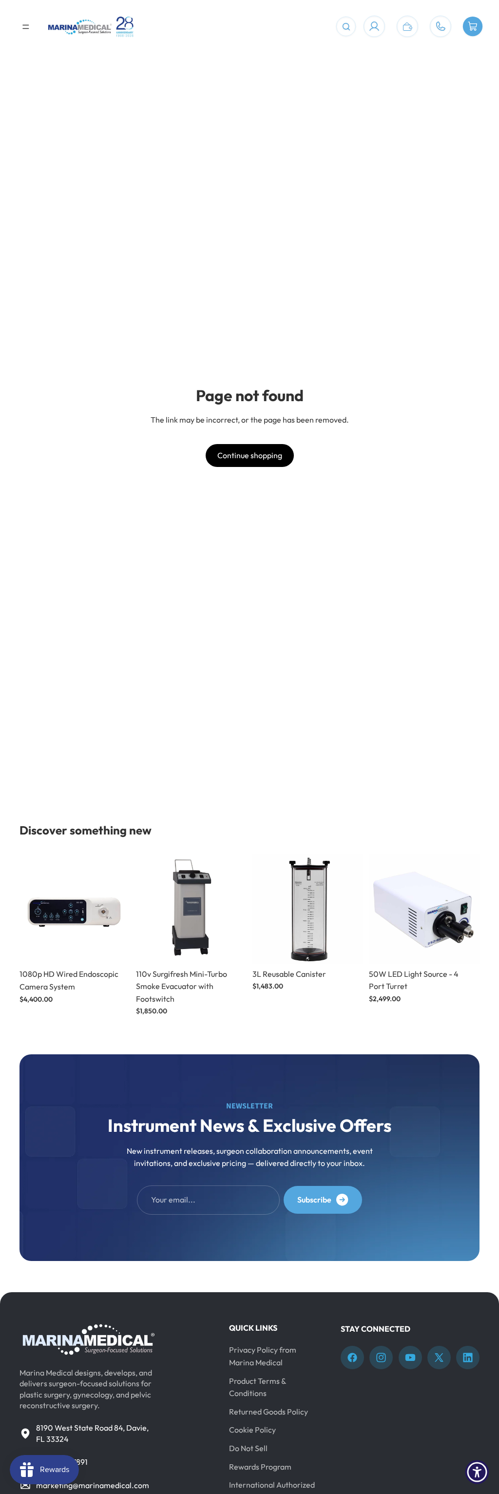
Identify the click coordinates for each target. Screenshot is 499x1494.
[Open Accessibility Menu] (477, 1472)
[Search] (346, 27)
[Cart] (472, 27)
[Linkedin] (468, 1357)
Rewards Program (260, 1466)
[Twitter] (439, 1357)
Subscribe (314, 1199)
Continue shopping (249, 455)
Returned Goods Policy (268, 1411)
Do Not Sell (248, 1448)
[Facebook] (352, 1357)
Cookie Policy (252, 1430)
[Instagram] (381, 1357)
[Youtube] (410, 1357)
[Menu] (26, 27)
